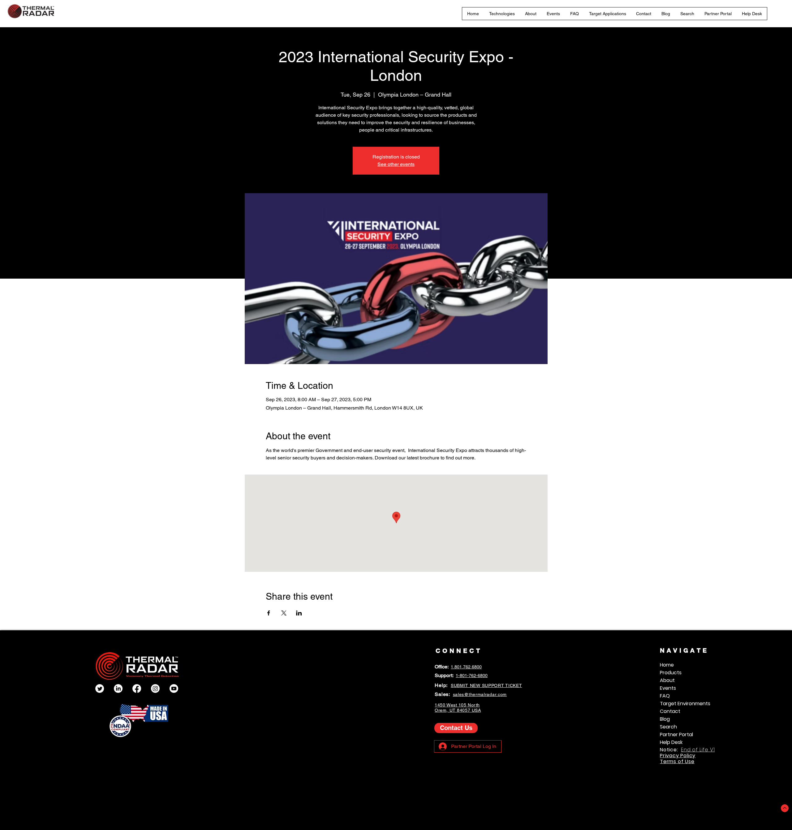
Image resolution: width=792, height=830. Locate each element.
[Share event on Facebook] (269, 613)
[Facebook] (136, 688)
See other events (396, 164)
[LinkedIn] (118, 688)
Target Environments (685, 703)
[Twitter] (99, 688)
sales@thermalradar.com (480, 694)
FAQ (665, 695)
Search (668, 726)
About (667, 680)
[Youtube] (174, 688)
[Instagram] (155, 688)
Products (671, 672)
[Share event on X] (284, 613)
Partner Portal (676, 734)
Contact (670, 711)
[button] (502, 13)
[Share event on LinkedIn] (299, 613)
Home (667, 664)
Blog (665, 719)
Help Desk (671, 742)
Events (668, 688)
